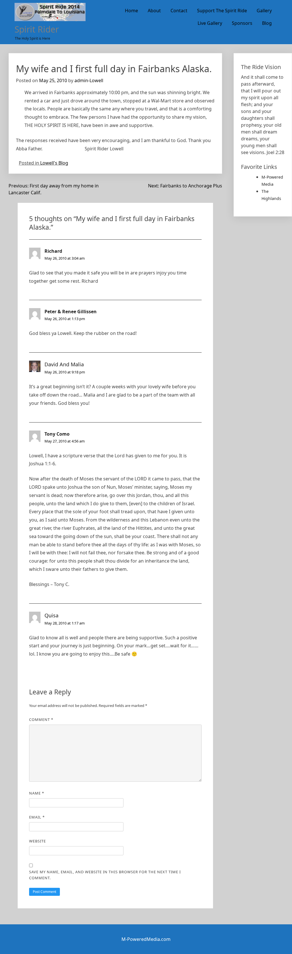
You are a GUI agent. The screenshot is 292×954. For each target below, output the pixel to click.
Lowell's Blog (54, 163)
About (154, 10)
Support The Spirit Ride (222, 10)
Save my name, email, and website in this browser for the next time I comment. (105, 874)
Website (37, 841)
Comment (41, 719)
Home (131, 10)
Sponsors (242, 23)
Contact (179, 10)
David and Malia (64, 364)
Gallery (264, 10)
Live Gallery (210, 23)
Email (37, 817)
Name (36, 793)
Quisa (51, 615)
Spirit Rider (37, 29)
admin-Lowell (88, 80)
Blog (267, 23)
